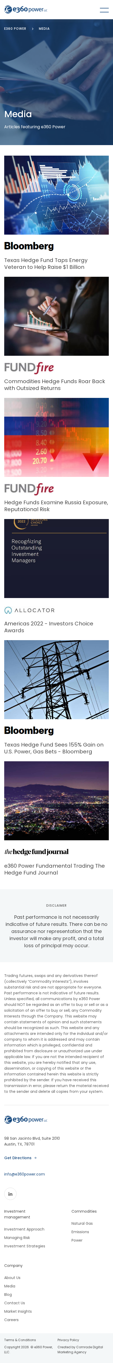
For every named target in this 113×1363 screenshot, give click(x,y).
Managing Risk (17, 1237)
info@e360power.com (24, 1174)
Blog (8, 1294)
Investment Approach (24, 1229)
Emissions (80, 1231)
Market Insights (18, 1311)
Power (77, 1240)
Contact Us (14, 1303)
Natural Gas (82, 1223)
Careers (11, 1319)
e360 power (15, 29)
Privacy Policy (68, 1340)
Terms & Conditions (20, 1340)
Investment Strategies (24, 1246)
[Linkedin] (10, 1194)
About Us (12, 1277)
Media (9, 1286)
